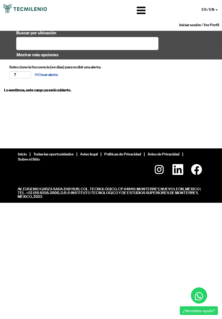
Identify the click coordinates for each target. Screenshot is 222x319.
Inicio (22, 154)
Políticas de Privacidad (122, 154)
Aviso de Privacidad (163, 154)
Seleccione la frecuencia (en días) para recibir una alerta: (55, 67)
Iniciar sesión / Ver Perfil (199, 25)
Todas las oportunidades (53, 154)
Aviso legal (89, 154)
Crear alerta (48, 74)
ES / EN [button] (208, 9)
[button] (111, 10)
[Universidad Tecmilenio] (25, 9)
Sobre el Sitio (29, 159)
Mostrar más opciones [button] (37, 54)
